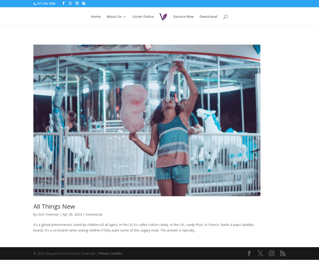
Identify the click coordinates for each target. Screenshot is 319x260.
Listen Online (143, 17)
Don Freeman (48, 214)
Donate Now (183, 17)
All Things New (54, 206)
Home (96, 17)
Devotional (208, 17)
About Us (114, 17)
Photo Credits (110, 253)
